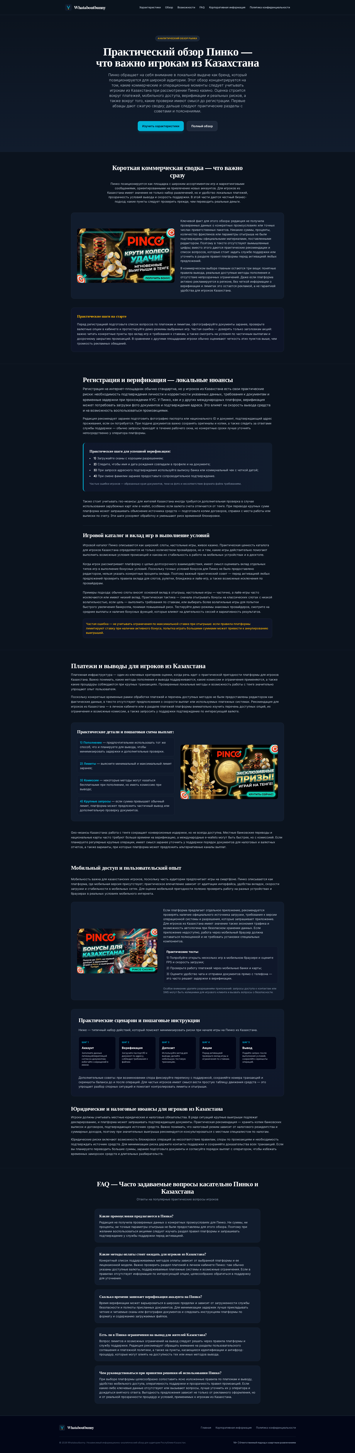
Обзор (169, 7)
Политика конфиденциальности (270, 7)
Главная (206, 1427)
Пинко (166, 400)
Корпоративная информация (227, 7)
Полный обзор (202, 126)
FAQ (202, 7)
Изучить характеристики (160, 126)
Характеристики (150, 7)
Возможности (186, 7)
